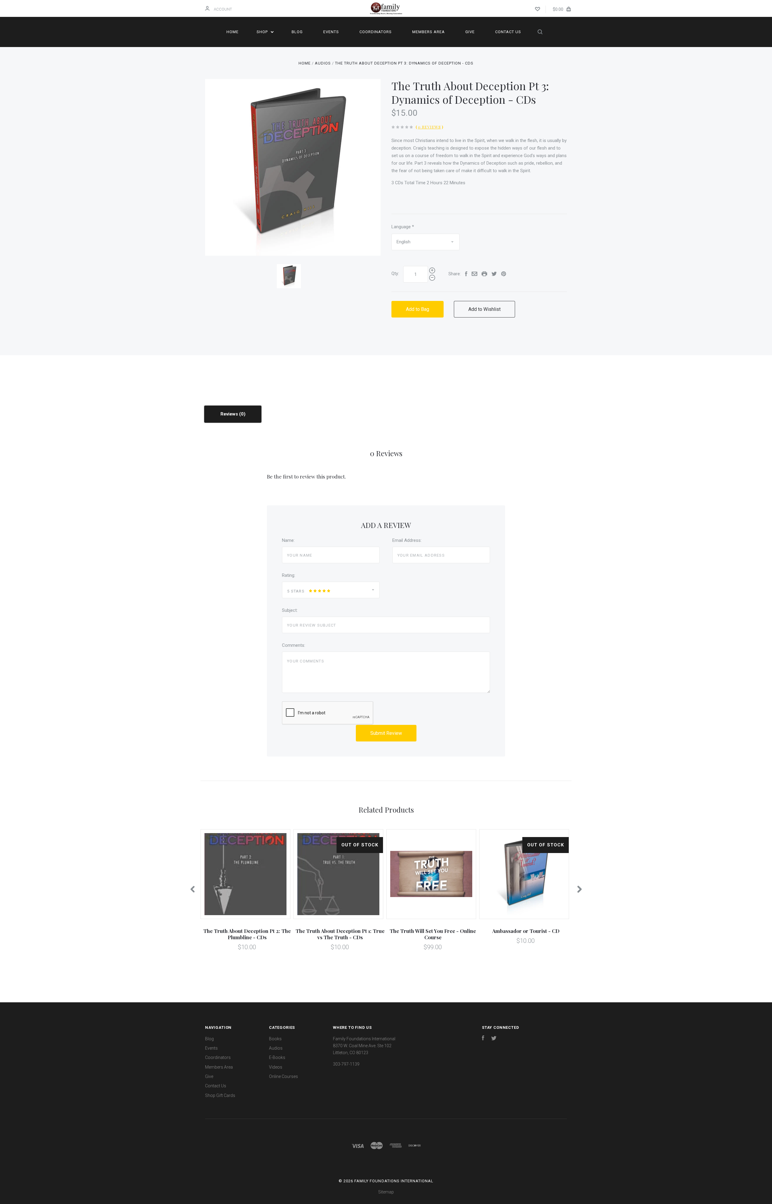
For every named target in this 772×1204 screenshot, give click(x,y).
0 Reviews (429, 126)
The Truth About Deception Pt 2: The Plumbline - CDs (247, 933)
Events (331, 32)
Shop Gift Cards (220, 1095)
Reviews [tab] (229, 414)
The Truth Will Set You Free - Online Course (433, 933)
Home (232, 32)
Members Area (428, 32)
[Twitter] (494, 1038)
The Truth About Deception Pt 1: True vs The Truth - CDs (340, 933)
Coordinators (375, 32)
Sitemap (386, 1192)
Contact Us (508, 32)
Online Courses (283, 1076)
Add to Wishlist (484, 309)
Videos (275, 1067)
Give (470, 32)
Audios (276, 1048)
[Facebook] (483, 1038)
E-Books (277, 1057)
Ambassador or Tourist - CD (525, 930)
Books (275, 1038)
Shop (263, 32)
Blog (297, 32)
